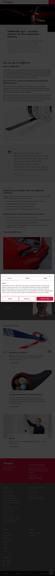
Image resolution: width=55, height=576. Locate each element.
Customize (26, 298)
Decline (10, 298)
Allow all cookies (45, 298)
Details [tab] (27, 278)
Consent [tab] (9, 278)
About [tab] (45, 278)
